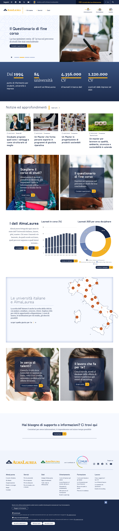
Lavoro (111, 12)
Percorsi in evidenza (82, 490)
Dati (48, 10)
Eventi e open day (64, 495)
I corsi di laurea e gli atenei (65, 479)
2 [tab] (22, 57)
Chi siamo (29, 10)
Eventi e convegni (11, 485)
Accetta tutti (49, 523)
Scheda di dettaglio (66, 261)
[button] (73, 288)
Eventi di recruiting (100, 489)
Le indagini (19, 248)
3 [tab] (27, 57)
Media (7, 487)
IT (105, 2)
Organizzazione (10, 483)
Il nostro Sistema (11, 478)
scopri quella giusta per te (21, 322)
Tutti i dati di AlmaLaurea (45, 484)
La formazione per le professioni (82, 483)
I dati (31, 248)
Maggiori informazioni (20, 508)
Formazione (99, 12)
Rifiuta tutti (36, 523)
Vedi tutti (54, 108)
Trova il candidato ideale (30, 385)
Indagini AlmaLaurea (47, 478)
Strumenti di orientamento (63, 487)
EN (108, 2)
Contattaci (57, 434)
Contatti (8, 490)
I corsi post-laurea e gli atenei (82, 479)
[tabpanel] (59, 38)
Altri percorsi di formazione (63, 491)
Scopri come (26, 195)
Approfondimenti (46, 480)
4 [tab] (32, 57)
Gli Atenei (8, 480)
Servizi (40, 10)
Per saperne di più (71, 514)
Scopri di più (15, 49)
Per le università (28, 478)
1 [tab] (16, 57)
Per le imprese (28, 480)
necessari (17, 513)
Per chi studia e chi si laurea (29, 486)
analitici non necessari (21, 517)
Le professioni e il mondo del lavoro (64, 483)
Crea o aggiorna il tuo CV (100, 479)
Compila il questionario (83, 191)
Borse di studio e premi (82, 487)
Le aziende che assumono (99, 485)
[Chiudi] (105, 502)
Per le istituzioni (28, 483)
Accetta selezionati (20, 523)
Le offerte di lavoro (100, 482)
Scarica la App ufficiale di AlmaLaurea (47, 2)
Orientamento (88, 12)
